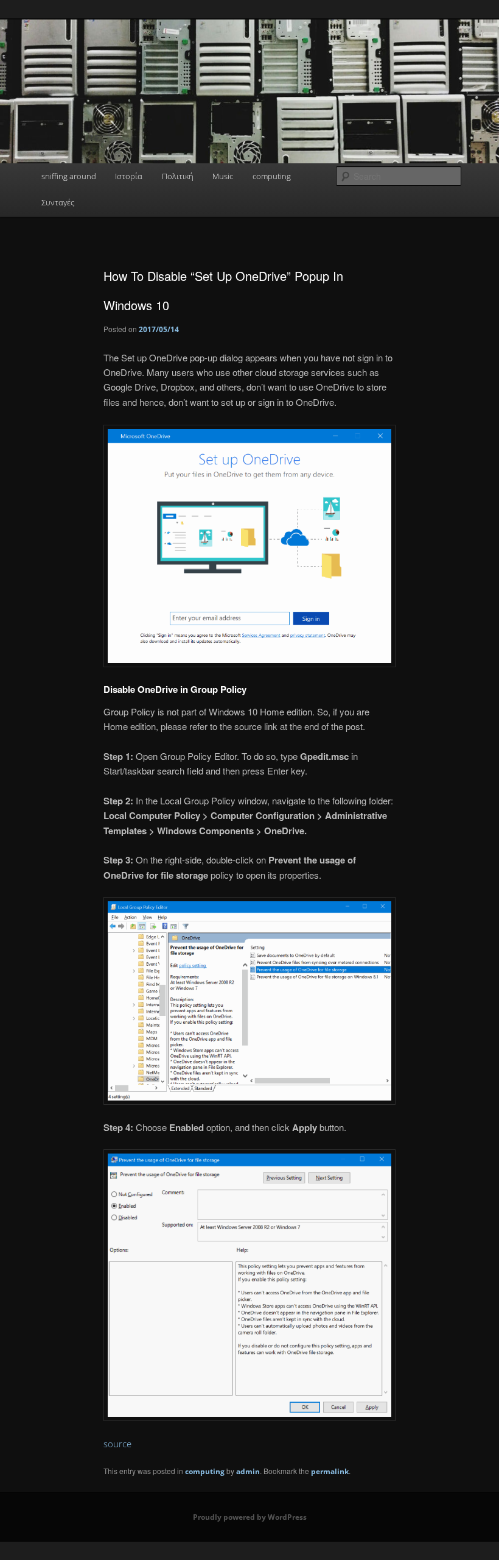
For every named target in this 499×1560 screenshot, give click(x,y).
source (117, 1444)
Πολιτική (178, 176)
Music (222, 176)
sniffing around (68, 176)
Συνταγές (57, 202)
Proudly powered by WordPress (250, 1517)
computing (272, 176)
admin (248, 1471)
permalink (330, 1471)
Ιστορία (128, 176)
